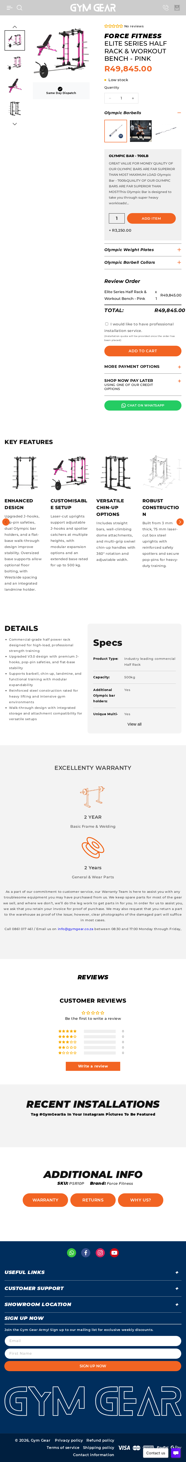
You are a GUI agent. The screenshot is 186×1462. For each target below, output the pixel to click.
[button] (10, 8)
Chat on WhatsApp (145, 405)
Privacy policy (69, 1440)
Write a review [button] (93, 1066)
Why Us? (140, 1200)
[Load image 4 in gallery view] (15, 108)
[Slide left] (6, 522)
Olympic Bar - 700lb (129, 156)
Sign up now (93, 1366)
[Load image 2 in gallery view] (15, 63)
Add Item (151, 218)
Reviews (93, 977)
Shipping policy (99, 1448)
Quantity (111, 87)
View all (134, 724)
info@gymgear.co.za (75, 929)
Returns (92, 1200)
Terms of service (63, 1448)
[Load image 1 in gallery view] (15, 40)
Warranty (45, 1200)
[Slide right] (180, 522)
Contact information (93, 1455)
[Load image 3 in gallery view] (15, 85)
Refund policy (100, 1440)
